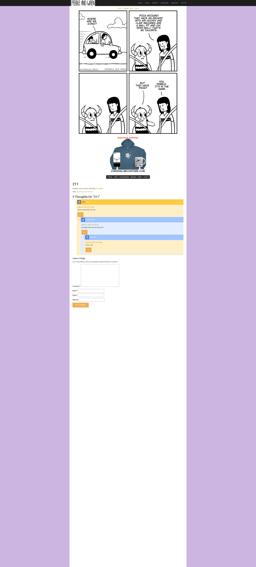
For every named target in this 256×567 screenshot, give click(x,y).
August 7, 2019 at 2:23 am (90, 225)
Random (133, 177)
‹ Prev (116, 177)
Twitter (183, 3)
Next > (132, 8)
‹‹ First (110, 177)
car (77, 192)
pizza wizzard (87, 192)
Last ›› (146, 177)
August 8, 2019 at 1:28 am (94, 242)
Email (74, 295)
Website (75, 300)
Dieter (83, 202)
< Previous (125, 8)
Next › (140, 177)
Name (75, 291)
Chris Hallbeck (99, 188)
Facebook (174, 3)
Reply (80, 214)
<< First (119, 8)
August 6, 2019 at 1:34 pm (86, 207)
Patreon (155, 3)
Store (147, 3)
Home (140, 3)
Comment (76, 286)
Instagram (164, 3)
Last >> (137, 8)
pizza (81, 192)
